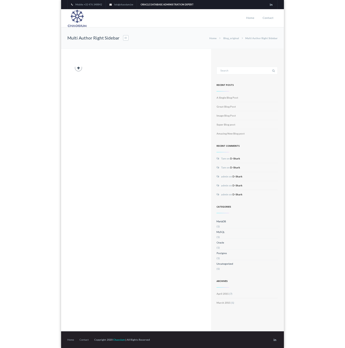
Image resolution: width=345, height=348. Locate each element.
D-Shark (235, 158)
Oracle (220, 242)
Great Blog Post (226, 106)
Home (250, 17)
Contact (268, 17)
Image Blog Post (226, 115)
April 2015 (223, 293)
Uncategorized (225, 263)
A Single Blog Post (227, 97)
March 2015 (223, 302)
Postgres (222, 253)
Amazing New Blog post (231, 133)
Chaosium (119, 339)
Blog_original (231, 38)
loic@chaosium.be (123, 4)
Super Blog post (226, 124)
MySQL (221, 231)
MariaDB (221, 221)
